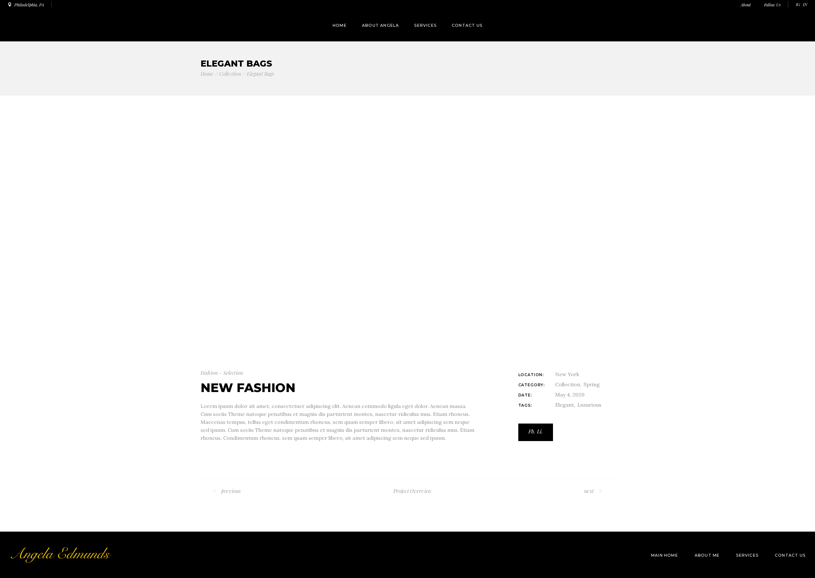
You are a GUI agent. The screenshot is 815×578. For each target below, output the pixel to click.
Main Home (664, 555)
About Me (707, 555)
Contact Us (790, 555)
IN (805, 4)
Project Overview (412, 491)
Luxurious (589, 405)
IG (798, 4)
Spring (592, 384)
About (746, 4)
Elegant (564, 405)
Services (747, 555)
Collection (567, 384)
